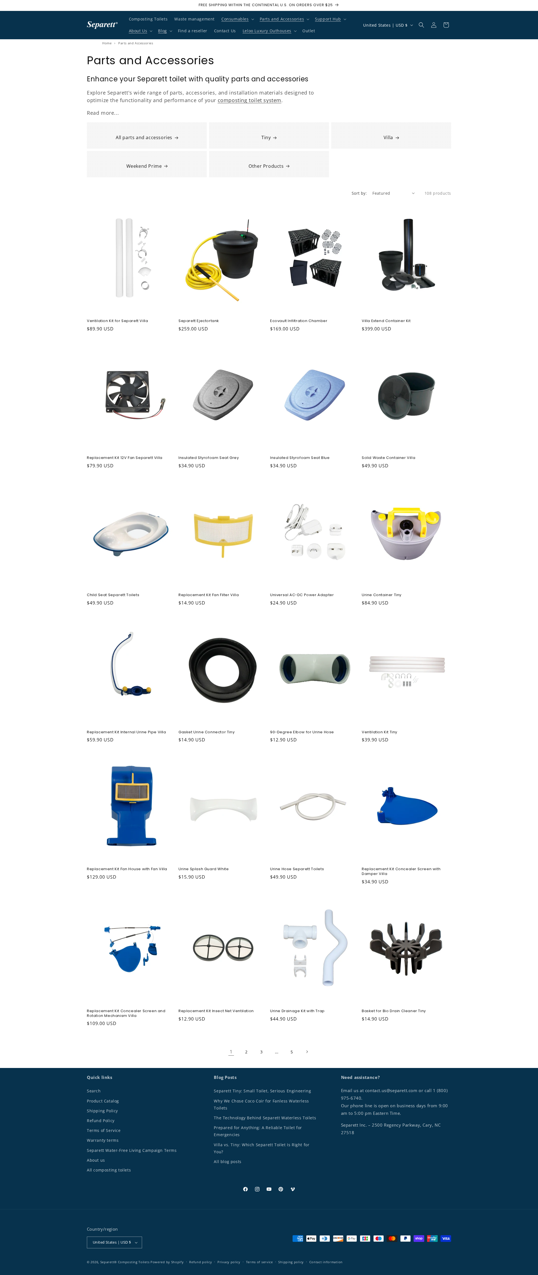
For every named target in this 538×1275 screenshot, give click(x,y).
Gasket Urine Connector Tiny (206, 732)
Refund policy (200, 1262)
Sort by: (359, 193)
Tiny (266, 137)
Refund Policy (101, 1120)
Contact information (326, 1262)
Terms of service (259, 1262)
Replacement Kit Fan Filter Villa (208, 595)
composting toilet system (249, 100)
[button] (237, 19)
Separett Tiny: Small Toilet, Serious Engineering (262, 1090)
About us (96, 1160)
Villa (388, 137)
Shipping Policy (102, 1110)
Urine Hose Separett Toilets (297, 869)
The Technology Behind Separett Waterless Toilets (265, 1117)
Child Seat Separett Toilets (113, 595)
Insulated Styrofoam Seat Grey (208, 458)
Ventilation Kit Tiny (379, 732)
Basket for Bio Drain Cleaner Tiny (394, 1011)
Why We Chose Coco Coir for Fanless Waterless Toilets (261, 1104)
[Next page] (307, 1052)
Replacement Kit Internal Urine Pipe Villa (126, 732)
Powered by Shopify (167, 1262)
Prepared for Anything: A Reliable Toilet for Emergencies (258, 1131)
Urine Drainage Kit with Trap (297, 1011)
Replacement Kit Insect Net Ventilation (216, 1011)
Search (94, 1090)
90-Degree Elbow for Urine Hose (302, 732)
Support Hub (328, 19)
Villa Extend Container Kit (386, 321)
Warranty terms (103, 1140)
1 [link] (231, 1052)
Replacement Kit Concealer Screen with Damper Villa (401, 871)
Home (107, 43)
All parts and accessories (144, 137)
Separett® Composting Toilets (125, 1262)
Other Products (266, 166)
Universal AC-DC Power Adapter (302, 595)
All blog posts (227, 1161)
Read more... (103, 112)
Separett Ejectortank (198, 321)
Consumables (235, 19)
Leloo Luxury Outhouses (267, 30)
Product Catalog (103, 1101)
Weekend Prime (144, 166)
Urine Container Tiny (382, 595)
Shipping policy (291, 1262)
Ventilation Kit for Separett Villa (117, 321)
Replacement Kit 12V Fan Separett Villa (125, 458)
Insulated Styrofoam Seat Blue (300, 458)
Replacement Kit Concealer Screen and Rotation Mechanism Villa (126, 1013)
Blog (162, 30)
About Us (138, 30)
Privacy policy (228, 1262)
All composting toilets (109, 1170)
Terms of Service (104, 1130)
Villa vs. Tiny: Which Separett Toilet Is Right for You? (261, 1148)
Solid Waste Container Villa (388, 458)
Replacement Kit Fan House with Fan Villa (127, 869)
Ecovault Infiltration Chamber (298, 321)
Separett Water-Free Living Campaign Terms (132, 1150)
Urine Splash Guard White (203, 869)
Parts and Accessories (282, 19)
